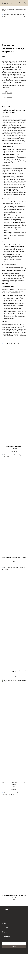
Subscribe (14, 946)
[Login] (19, 3)
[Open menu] (14, 3)
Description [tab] (6, 102)
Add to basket (9, 92)
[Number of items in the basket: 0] (25, 3)
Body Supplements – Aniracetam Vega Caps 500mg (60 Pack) (14, 558)
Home (3, 9)
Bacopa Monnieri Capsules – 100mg (14, 446)
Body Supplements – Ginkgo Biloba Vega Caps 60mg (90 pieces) (14, 783)
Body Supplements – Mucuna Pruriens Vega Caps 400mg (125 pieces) (14, 896)
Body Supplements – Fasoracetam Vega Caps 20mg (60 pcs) (14, 670)
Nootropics (6, 9)
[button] (24, 16)
